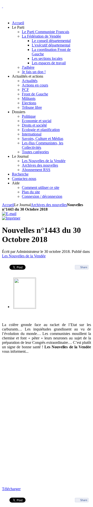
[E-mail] (9, 214)
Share (83, 267)
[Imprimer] (11, 218)
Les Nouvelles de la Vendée (24, 256)
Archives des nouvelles (49, 205)
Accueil (8, 205)
